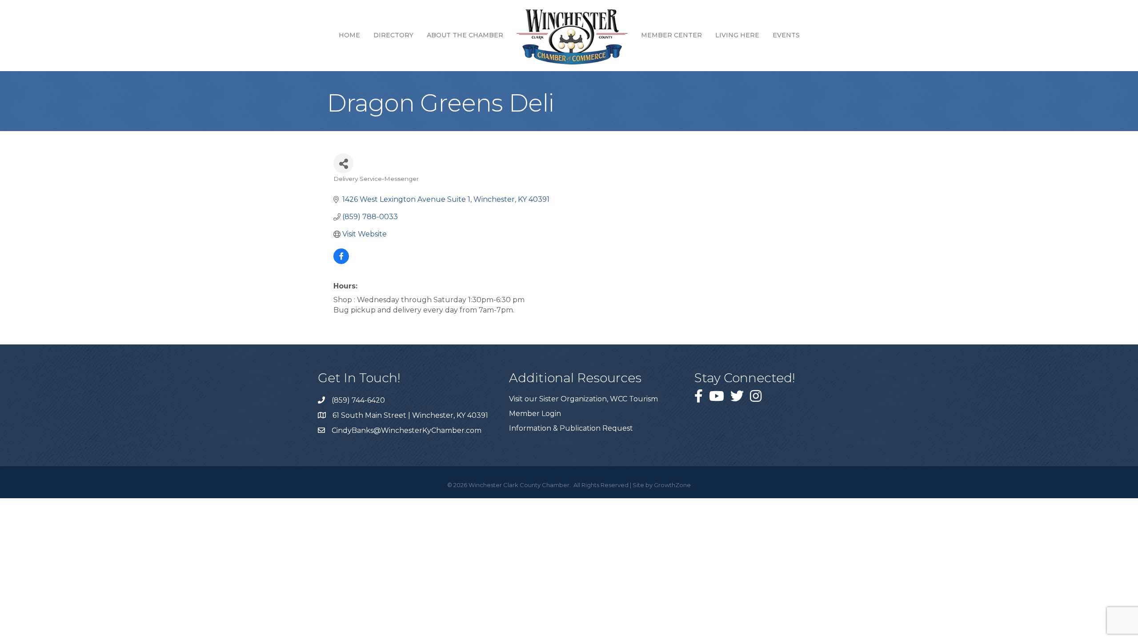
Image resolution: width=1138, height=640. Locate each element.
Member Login (535, 413)
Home (349, 35)
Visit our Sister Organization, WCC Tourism (583, 399)
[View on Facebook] (341, 261)
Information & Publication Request (571, 428)
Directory (393, 35)
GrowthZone (672, 484)
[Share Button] (343, 163)
